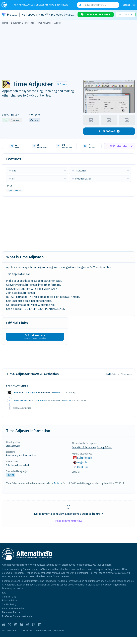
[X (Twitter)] (9, 624)
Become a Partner (11, 612)
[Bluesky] (21, 624)
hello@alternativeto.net (71, 580)
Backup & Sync (104, 447)
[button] (61, 84)
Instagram (41, 584)
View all (76, 471)
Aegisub (82, 462)
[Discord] (3, 624)
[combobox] (98, 5)
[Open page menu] (134, 4)
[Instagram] (33, 624)
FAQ (4, 592)
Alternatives (107, 131)
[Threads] (27, 624)
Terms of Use (9, 596)
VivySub (56, 392)
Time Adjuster (31, 392)
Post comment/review (68, 520)
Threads (30, 584)
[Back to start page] (5, 5)
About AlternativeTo (13, 608)
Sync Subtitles (14, 190)
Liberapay (7, 588)
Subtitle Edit (84, 457)
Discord (96, 580)
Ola (25, 569)
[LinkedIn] (39, 624)
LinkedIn (55, 584)
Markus (35, 569)
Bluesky (20, 584)
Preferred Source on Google (17, 616)
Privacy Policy (9, 600)
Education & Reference (84, 447)
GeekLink (67, 400)
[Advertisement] (68, 51)
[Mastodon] (15, 624)
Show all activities (22, 407)
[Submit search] (80, 5)
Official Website (35, 337)
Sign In (126, 4)
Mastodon (10, 584)
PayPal (20, 588)
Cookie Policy (9, 604)
